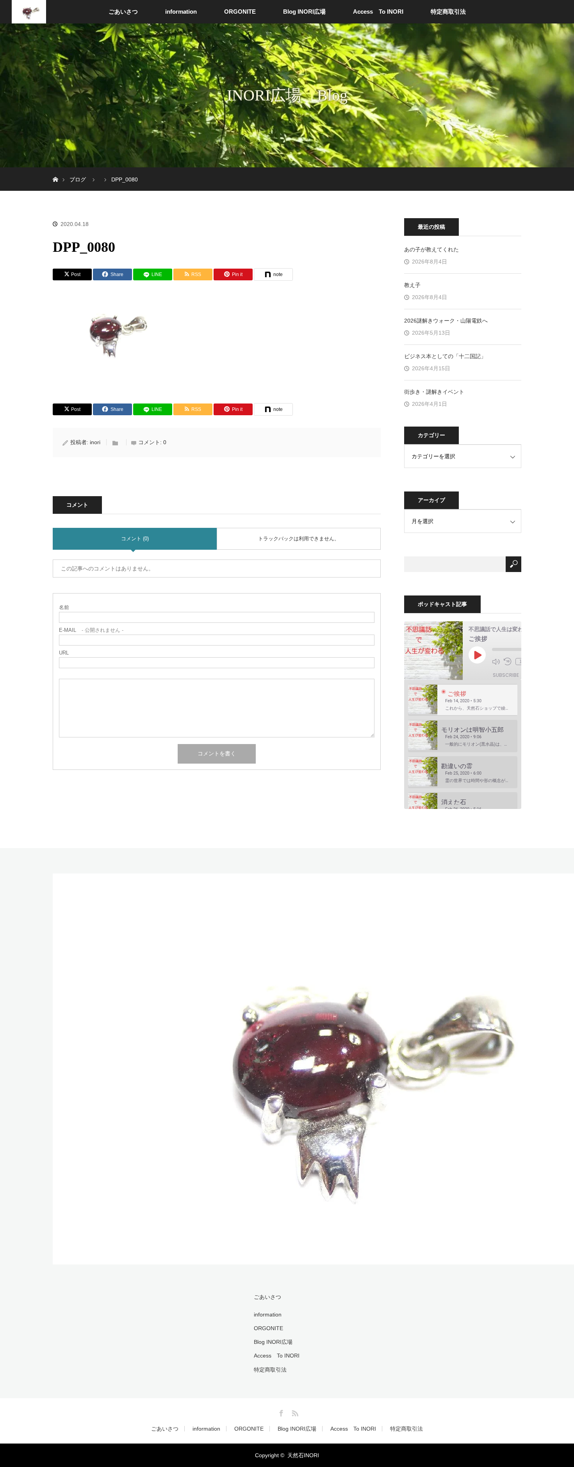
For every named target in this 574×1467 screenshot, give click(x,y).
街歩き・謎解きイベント (434, 392)
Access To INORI (378, 11)
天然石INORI (303, 1455)
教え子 (412, 285)
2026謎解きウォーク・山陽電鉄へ (446, 320)
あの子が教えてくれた (431, 249)
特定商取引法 (448, 11)
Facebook (280, 1412)
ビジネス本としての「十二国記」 (445, 356)
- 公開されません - (91, 630)
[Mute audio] (496, 661)
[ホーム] (55, 170)
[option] (462, 700)
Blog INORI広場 (304, 11)
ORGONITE (240, 11)
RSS (294, 1412)
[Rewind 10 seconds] (508, 661)
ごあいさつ (123, 11)
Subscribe (506, 675)
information (181, 11)
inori (95, 442)
